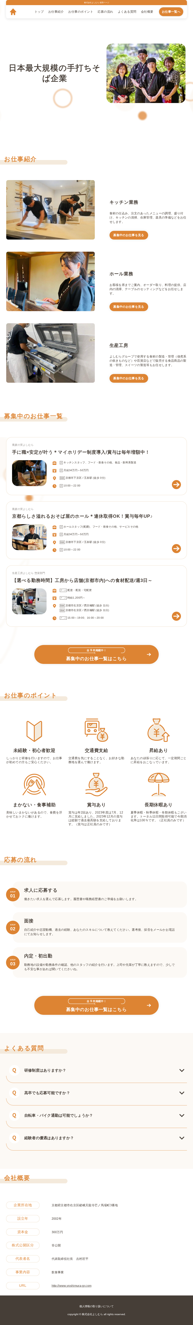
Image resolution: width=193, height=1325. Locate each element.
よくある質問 (127, 11)
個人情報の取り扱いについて (96, 1306)
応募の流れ (105, 11)
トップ (39, 11)
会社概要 (147, 11)
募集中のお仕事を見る (128, 235)
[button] (96, 1070)
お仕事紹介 (56, 11)
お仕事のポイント (80, 11)
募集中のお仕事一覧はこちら (96, 655)
